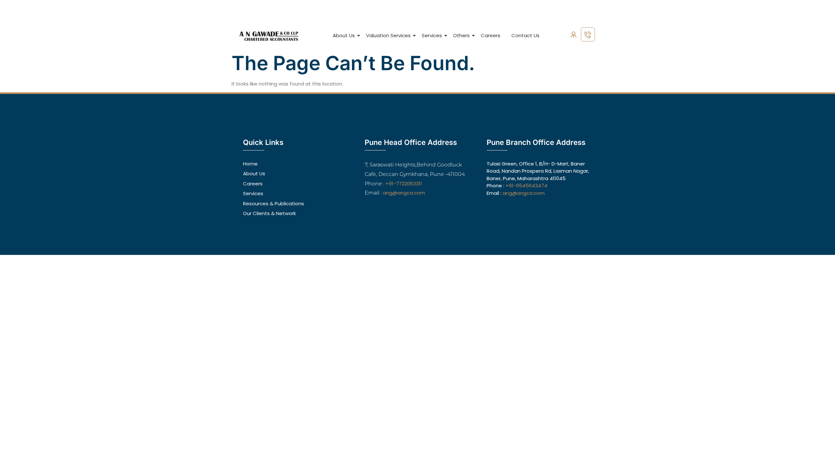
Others (461, 35)
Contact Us (525, 35)
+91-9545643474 (526, 185)
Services (432, 35)
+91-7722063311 (404, 183)
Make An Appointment (574, 16)
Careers (490, 35)
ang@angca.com (404, 192)
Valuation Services (388, 35)
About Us (344, 35)
